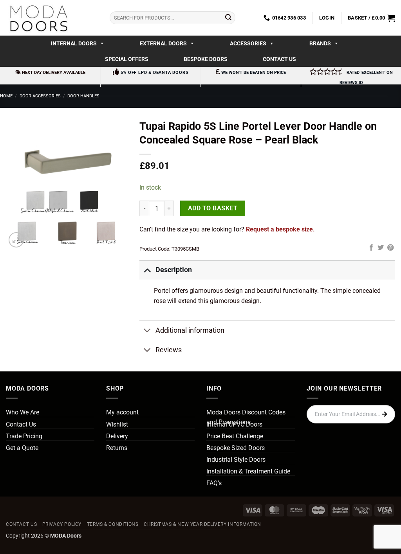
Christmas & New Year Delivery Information (202, 524)
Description (173, 270)
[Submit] (228, 18)
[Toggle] (147, 269)
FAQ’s (214, 483)
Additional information (189, 330)
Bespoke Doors (206, 59)
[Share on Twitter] (381, 247)
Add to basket (212, 208)
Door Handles (83, 96)
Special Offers (126, 59)
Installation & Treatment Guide (248, 471)
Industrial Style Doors (236, 459)
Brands (320, 43)
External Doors (163, 43)
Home (6, 96)
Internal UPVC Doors (234, 424)
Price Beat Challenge (234, 436)
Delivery (117, 436)
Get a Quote (22, 448)
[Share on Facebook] (371, 247)
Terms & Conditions (113, 524)
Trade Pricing (24, 436)
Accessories (248, 43)
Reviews (168, 350)
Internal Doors (74, 43)
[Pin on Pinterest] (390, 247)
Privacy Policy (62, 524)
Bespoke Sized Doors (235, 448)
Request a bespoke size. (280, 229)
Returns (116, 448)
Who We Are (22, 412)
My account (122, 412)
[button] (326, 18)
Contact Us (279, 59)
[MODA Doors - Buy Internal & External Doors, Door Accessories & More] (38, 18)
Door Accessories (40, 96)
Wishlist (117, 424)
